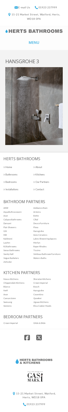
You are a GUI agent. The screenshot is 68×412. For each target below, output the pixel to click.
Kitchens (40, 174)
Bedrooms (11, 181)
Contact (39, 189)
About (38, 167)
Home (8, 167)
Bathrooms (11, 174)
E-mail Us (24, 7)
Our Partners (42, 181)
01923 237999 (47, 7)
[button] (34, 42)
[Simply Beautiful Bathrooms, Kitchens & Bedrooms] (34, 30)
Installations (11, 189)
